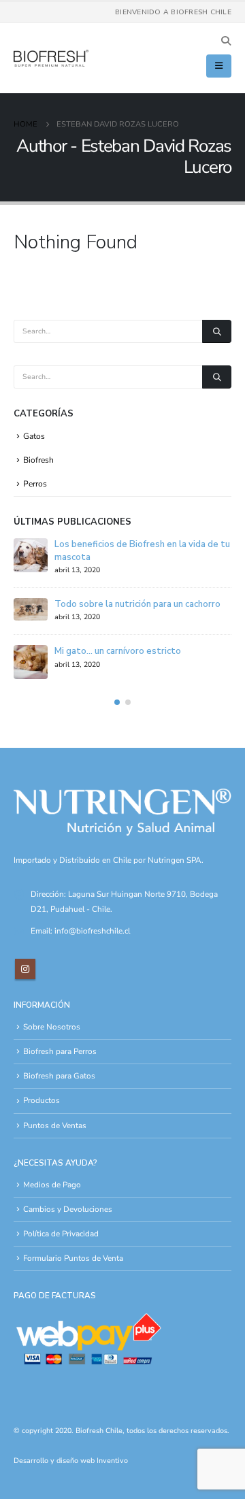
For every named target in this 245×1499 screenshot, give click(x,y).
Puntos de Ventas (54, 1125)
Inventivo (112, 1460)
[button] (225, 41)
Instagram (25, 969)
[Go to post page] (31, 555)
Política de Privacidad (61, 1233)
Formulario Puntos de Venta (73, 1258)
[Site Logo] (51, 58)
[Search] (216, 331)
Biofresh (38, 460)
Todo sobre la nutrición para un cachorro (137, 604)
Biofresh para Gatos (59, 1075)
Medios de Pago (52, 1184)
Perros (35, 483)
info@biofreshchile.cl (92, 930)
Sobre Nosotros (51, 1026)
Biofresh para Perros (60, 1051)
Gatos (34, 436)
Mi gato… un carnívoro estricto (117, 651)
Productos (41, 1100)
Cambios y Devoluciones (67, 1209)
